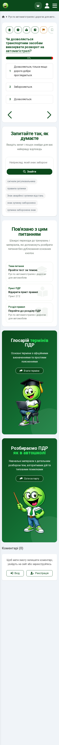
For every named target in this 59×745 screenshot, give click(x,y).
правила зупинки (16, 188)
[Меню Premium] (38, 5)
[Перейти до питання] (35, 29)
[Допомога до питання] (18, 29)
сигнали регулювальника (21, 181)
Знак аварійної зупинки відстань (25, 195)
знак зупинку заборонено (21, 203)
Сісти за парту (31, 478)
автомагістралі (18, 51)
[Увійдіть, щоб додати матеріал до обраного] (52, 29)
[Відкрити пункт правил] (26, 29)
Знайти (31, 171)
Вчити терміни (31, 370)
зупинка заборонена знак (21, 210)
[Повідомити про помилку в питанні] (43, 29)
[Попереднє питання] (10, 115)
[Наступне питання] (49, 115)
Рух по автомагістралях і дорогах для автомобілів (32, 16)
